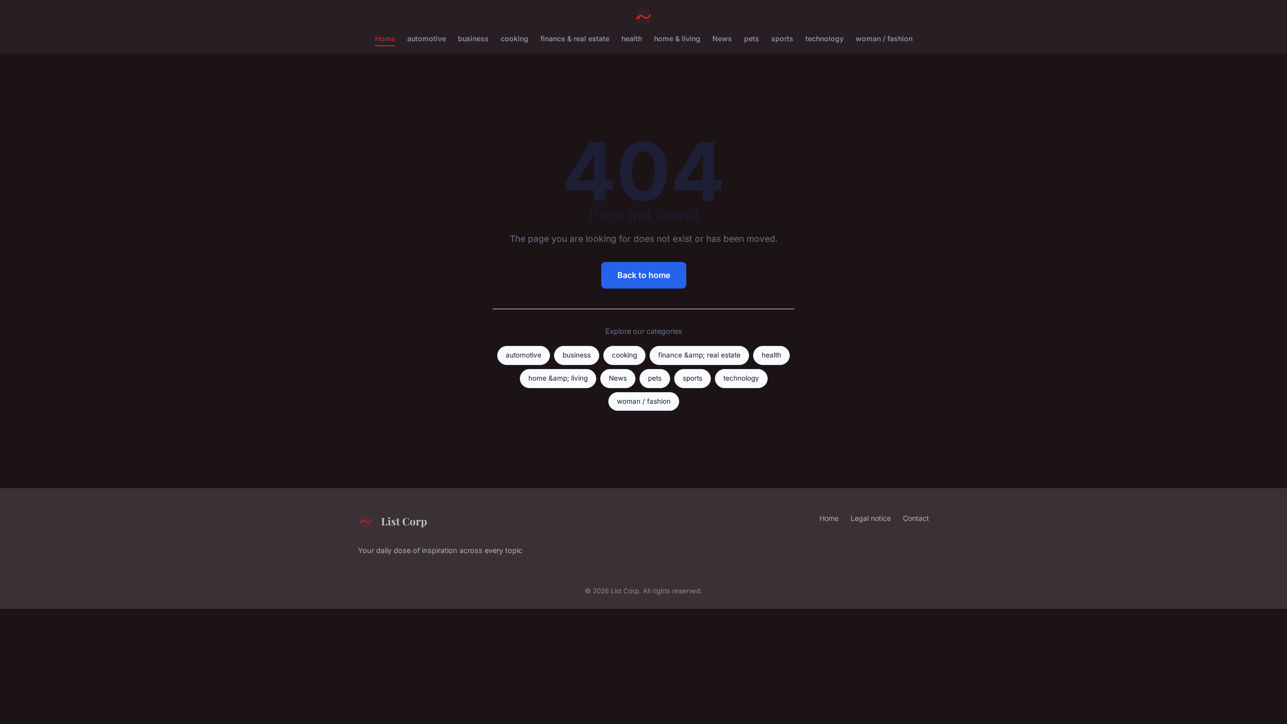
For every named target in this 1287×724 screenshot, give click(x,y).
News (722, 38)
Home (385, 38)
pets (751, 38)
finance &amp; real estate (699, 355)
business (473, 38)
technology (824, 38)
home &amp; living (558, 378)
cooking (514, 38)
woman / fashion (884, 38)
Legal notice (871, 518)
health (631, 38)
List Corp (404, 521)
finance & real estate (574, 38)
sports (782, 38)
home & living (677, 38)
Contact (916, 518)
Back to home (643, 275)
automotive (426, 38)
